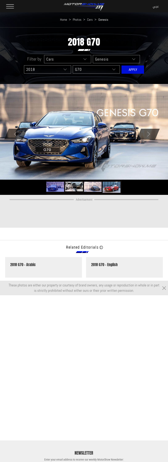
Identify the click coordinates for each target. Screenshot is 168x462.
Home (63, 19)
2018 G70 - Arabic (23, 264)
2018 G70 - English (104, 264)
